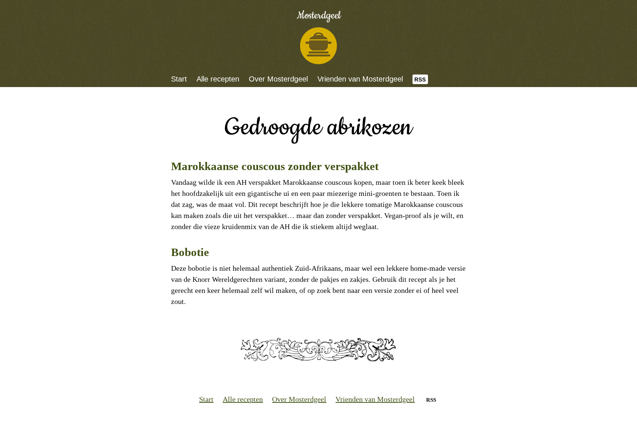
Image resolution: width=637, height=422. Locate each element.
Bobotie (190, 252)
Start (179, 79)
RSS (420, 79)
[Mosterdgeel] (318, 45)
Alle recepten (217, 79)
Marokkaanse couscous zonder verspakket (275, 166)
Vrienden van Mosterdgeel (360, 79)
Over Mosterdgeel (278, 79)
